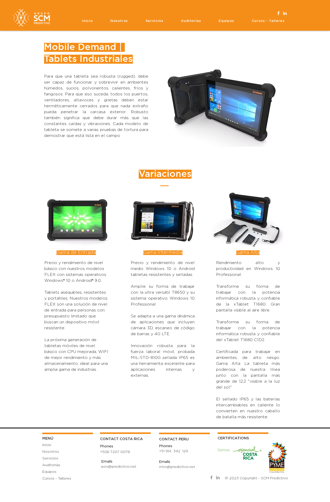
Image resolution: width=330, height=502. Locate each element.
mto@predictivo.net (177, 467)
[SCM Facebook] (211, 477)
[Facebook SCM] (278, 13)
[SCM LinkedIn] (217, 477)
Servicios (50, 458)
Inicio (46, 445)
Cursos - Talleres (56, 478)
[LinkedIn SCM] (284, 13)
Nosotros (50, 452)
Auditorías (51, 465)
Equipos (49, 472)
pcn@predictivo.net (118, 466)
